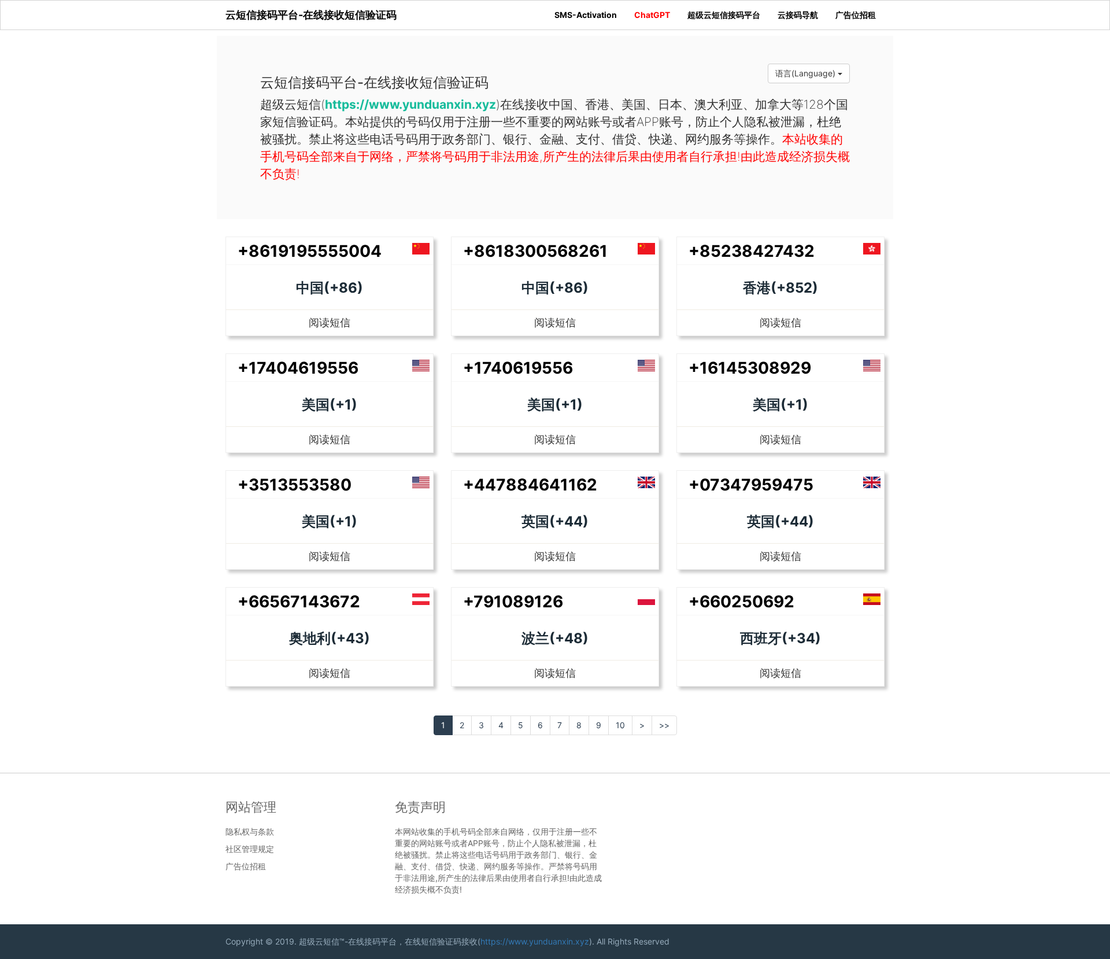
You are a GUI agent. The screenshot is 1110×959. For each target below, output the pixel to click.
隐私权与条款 (249, 831)
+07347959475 (751, 485)
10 (620, 725)
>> (664, 725)
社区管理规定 (249, 849)
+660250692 (741, 601)
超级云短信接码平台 (723, 15)
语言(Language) (806, 73)
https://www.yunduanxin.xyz (534, 941)
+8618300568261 (535, 251)
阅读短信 (329, 322)
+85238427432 (752, 251)
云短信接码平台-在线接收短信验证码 (311, 15)
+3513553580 (295, 485)
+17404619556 (298, 368)
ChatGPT (652, 15)
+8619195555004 (310, 251)
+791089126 (513, 601)
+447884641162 (530, 485)
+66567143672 (299, 601)
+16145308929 (750, 368)
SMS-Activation (585, 15)
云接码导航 (798, 15)
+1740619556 (518, 368)
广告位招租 (855, 15)
